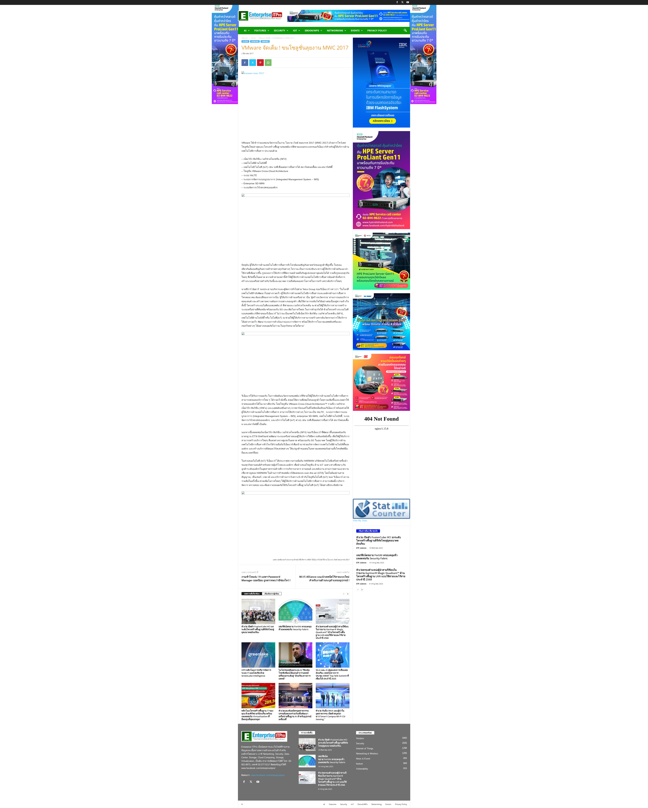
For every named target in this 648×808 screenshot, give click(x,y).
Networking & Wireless (367, 753)
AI (245, 30)
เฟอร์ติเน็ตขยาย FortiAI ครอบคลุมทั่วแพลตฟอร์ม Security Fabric (295, 628)
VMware (265, 41)
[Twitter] (402, 2)
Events (355, 30)
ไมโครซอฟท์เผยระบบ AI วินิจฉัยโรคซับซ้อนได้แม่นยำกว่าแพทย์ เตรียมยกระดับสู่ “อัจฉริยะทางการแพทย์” (294, 674)
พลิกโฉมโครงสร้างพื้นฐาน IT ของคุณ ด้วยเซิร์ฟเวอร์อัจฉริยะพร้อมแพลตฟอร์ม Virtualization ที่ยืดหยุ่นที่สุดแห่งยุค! (257, 715)
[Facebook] (397, 2)
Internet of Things (364, 748)
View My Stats (360, 520)
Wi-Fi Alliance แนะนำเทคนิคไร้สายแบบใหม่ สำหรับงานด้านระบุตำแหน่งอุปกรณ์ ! (324, 578)
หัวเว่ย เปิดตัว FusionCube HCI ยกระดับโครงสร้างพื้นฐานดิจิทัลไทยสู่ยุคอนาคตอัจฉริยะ (257, 629)
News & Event (363, 758)
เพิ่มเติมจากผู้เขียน (271, 593)
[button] (405, 30)
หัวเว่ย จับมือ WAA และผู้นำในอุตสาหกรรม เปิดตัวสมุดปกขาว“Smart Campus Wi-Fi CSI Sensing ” (330, 715)
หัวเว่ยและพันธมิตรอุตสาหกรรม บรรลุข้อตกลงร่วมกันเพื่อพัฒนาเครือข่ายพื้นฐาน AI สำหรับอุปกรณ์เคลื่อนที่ (295, 715)
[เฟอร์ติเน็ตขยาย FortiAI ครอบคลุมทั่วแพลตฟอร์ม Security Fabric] (295, 611)
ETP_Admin (361, 548)
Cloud (253, 38)
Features (260, 30)
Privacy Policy (377, 30)
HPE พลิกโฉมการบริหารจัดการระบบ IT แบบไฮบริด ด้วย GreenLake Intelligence (256, 672)
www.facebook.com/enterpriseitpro (268, 775)
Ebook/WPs (312, 30)
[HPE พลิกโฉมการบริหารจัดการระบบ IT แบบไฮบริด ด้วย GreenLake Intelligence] (258, 655)
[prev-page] (343, 594)
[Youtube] (408, 2)
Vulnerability (362, 769)
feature (359, 763)
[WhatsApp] (268, 62)
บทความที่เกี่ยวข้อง (251, 593)
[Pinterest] (260, 62)
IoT (295, 30)
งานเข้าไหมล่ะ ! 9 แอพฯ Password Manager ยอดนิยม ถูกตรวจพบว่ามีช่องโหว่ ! (265, 578)
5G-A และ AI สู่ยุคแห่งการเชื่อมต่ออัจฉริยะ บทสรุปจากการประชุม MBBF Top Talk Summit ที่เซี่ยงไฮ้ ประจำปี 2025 (332, 674)
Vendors (255, 41)
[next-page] (347, 594)
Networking (335, 30)
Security (279, 30)
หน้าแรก (244, 38)
